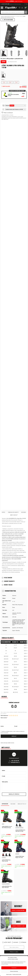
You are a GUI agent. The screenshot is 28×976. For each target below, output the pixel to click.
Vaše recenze (4, 717)
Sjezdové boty (13, 16)
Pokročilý (18, 630)
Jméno (2, 726)
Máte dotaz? (14, 515)
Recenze (23, 512)
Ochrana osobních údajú (16, 974)
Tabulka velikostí (13, 512)
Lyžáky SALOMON (16, 117)
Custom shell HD (20, 620)
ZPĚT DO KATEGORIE (8, 20)
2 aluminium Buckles (16, 619)
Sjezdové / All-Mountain (17, 627)
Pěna (16, 604)
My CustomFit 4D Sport (18, 623)
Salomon (14, 595)
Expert (13, 630)
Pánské (13, 598)
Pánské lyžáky (19, 16)
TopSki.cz (2, 16)
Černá (13, 607)
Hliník (13, 604)
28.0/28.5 (19, 613)
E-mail (15, 726)
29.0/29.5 (14, 614)
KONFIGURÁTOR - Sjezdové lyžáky (17, 116)
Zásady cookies (9, 974)
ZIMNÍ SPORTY (7, 16)
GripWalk (14, 622)
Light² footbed (19, 622)
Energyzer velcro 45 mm (17, 621)
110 (13, 610)
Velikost (2, 79)
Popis (3, 512)
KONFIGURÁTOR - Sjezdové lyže (7, 117)
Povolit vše (14, 967)
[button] (19, 7)
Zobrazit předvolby (14, 971)
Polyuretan (20, 604)
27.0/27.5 (14, 613)
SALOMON (21, 117)
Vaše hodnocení (5, 715)
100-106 (14, 617)
